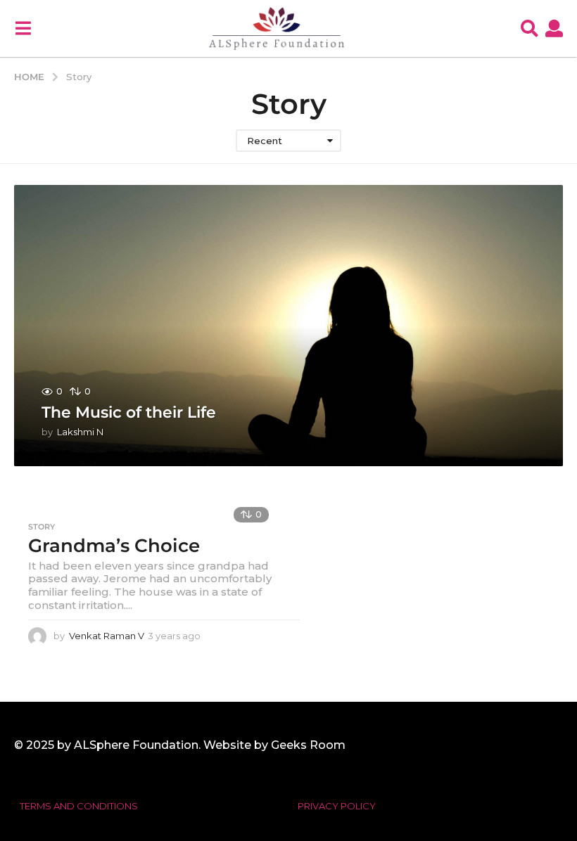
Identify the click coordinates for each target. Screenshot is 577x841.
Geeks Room (308, 745)
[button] (23, 28)
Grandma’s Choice (114, 545)
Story (41, 526)
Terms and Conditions (79, 805)
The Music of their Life (129, 412)
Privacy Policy (337, 805)
